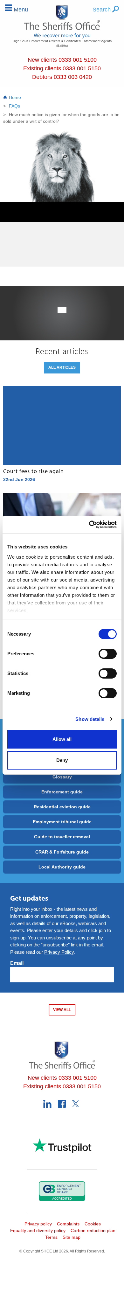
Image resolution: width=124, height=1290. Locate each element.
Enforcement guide (62, 791)
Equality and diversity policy (37, 1230)
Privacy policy (38, 1223)
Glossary (62, 776)
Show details (89, 719)
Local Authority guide (62, 866)
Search (102, 9)
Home (15, 97)
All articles (62, 367)
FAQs (14, 105)
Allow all (62, 739)
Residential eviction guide (62, 806)
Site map (71, 1237)
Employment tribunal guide (62, 821)
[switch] (108, 654)
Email (17, 963)
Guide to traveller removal (62, 836)
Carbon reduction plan (93, 1230)
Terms (51, 1237)
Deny (62, 760)
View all (62, 1010)
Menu (21, 9)
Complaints (68, 1223)
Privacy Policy (59, 952)
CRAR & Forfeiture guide (62, 851)
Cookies (93, 1223)
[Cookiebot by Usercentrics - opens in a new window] (89, 524)
